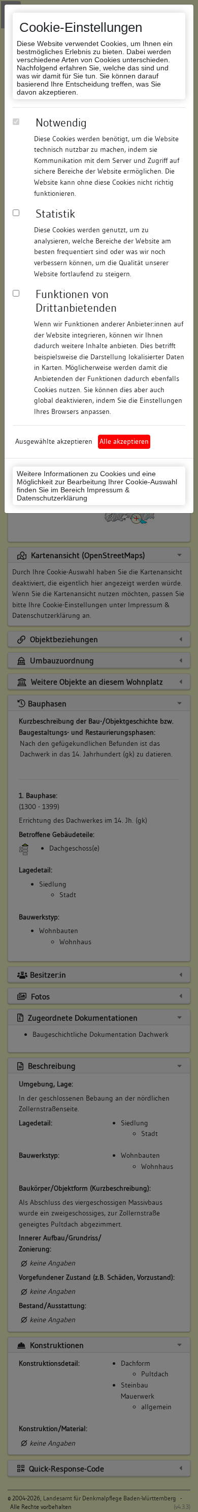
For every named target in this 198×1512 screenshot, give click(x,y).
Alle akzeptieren (124, 441)
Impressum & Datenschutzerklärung (73, 494)
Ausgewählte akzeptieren (53, 441)
